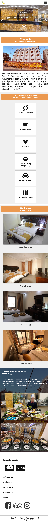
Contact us (9, 492)
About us (8, 482)
